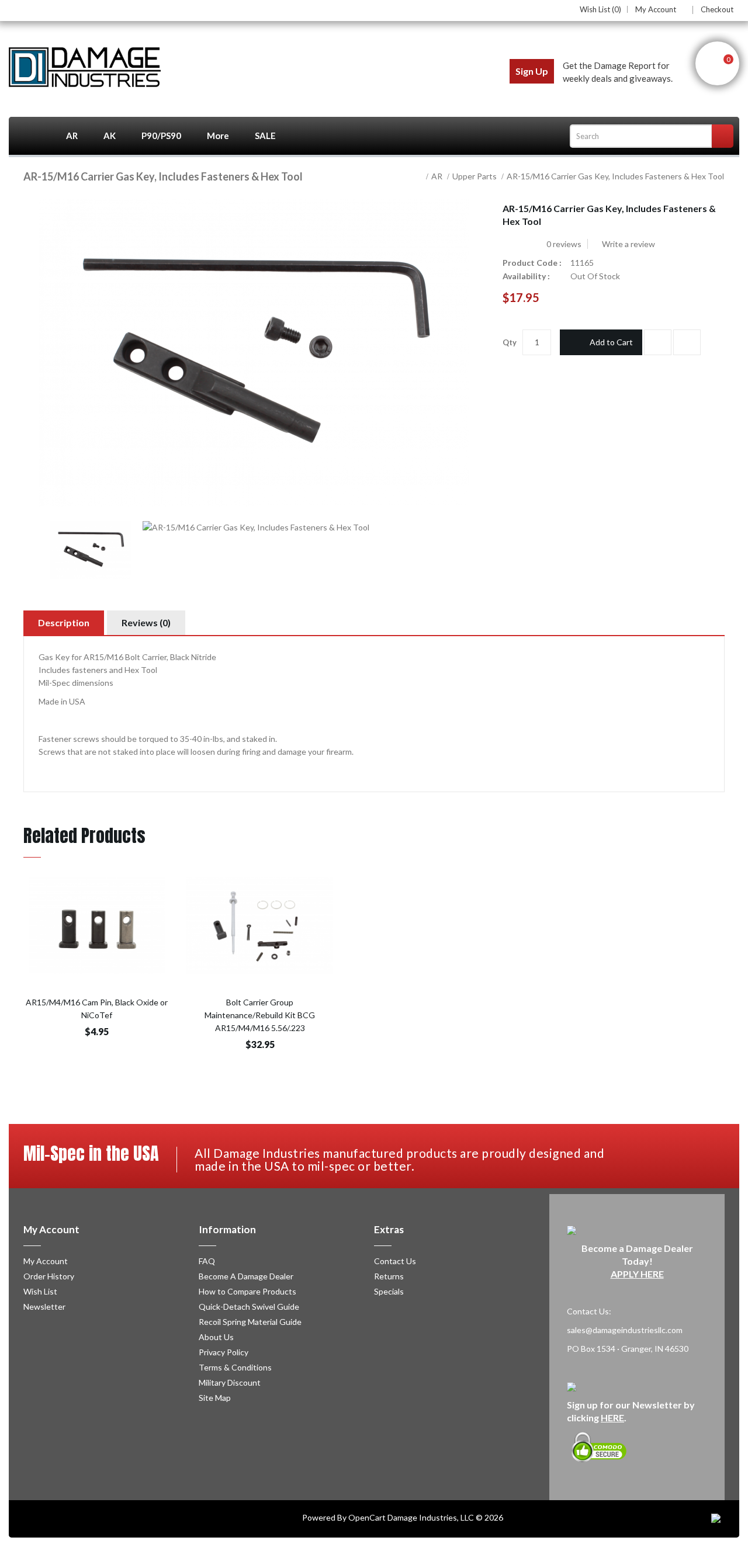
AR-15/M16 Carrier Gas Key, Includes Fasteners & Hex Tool (615, 176)
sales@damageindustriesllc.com (625, 1330)
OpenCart (367, 1517)
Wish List (40, 1291)
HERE (612, 1417)
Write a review (627, 244)
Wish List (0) (600, 9)
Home (31, 136)
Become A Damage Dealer (246, 1276)
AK (109, 135)
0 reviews (563, 244)
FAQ (207, 1261)
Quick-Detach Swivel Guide (249, 1306)
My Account (655, 10)
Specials (389, 1291)
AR (72, 135)
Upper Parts (474, 176)
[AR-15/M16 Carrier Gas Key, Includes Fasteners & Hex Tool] (90, 550)
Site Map (215, 1398)
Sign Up (531, 71)
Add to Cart (611, 342)
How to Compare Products (247, 1291)
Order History (48, 1276)
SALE (265, 135)
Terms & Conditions (235, 1367)
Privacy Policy (223, 1352)
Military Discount (230, 1382)
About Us (216, 1337)
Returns (389, 1276)
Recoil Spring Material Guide (250, 1322)
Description (63, 622)
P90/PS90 (161, 135)
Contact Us (395, 1261)
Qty (510, 342)
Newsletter (44, 1306)
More (218, 135)
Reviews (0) (146, 622)
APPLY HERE (637, 1273)
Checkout (717, 9)
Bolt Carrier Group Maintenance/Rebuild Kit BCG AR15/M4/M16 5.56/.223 (260, 1015)
